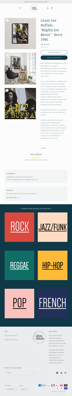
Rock (18, 244)
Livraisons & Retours (11, 335)
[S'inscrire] (34, 373)
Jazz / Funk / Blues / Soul (51, 244)
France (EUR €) (10, 389)
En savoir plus (12, 197)
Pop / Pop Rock (18, 321)
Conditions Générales (11, 339)
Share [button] (44, 148)
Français (23, 389)
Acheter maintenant (54, 57)
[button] (20, 8)
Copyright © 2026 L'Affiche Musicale (59, 391)
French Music (51, 321)
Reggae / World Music (18, 283)
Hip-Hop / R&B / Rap (51, 283)
